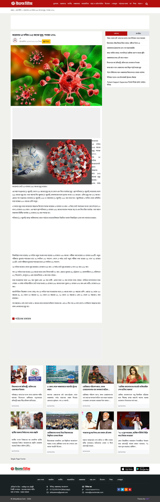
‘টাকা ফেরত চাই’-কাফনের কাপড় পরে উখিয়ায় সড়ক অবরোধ (126, 38)
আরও (140, 4)
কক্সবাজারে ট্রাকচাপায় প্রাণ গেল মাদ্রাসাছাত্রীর (121, 48)
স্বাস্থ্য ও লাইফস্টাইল (97, 4)
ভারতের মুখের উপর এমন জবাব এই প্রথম (97, 432)
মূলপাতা (55, 4)
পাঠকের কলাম (123, 4)
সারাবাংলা (63, 4)
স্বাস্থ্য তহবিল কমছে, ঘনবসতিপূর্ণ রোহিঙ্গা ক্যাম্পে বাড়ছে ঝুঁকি (125, 53)
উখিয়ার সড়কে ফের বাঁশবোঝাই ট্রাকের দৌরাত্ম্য (121, 77)
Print (47, 41)
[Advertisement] (80, 21)
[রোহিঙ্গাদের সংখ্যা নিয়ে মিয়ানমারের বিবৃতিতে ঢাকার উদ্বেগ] (62, 420)
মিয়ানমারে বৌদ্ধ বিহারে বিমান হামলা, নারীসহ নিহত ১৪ (123, 43)
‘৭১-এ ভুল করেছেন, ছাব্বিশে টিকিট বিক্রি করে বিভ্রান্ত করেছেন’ (133, 434)
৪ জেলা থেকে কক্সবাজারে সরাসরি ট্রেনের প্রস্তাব (62, 388)
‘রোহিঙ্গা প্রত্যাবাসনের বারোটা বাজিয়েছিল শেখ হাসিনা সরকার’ (133, 388)
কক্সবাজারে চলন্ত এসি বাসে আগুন (117, 58)
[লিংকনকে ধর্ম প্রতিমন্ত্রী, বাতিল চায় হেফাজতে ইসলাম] (27, 374)
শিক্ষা (134, 4)
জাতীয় (70, 4)
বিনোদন (107, 4)
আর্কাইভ (51, 480)
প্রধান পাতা (40, 480)
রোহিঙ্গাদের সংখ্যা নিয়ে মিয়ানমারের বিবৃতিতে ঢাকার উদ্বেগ (60, 434)
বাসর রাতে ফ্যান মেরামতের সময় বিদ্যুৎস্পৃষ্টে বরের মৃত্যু (124, 67)
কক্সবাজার (77, 4)
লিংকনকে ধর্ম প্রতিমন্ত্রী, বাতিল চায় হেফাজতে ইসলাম (123, 63)
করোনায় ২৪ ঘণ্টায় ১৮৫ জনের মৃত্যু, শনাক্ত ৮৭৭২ (34, 35)
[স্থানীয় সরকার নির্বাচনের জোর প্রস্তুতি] (27, 420)
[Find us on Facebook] (118, 489)
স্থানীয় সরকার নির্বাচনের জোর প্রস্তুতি (25, 432)
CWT (147, 499)
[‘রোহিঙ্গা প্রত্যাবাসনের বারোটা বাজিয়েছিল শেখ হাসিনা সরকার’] (133, 374)
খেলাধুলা (114, 4)
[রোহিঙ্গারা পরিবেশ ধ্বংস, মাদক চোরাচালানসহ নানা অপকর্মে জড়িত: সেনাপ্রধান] (98, 374)
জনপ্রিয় (138, 33)
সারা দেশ (92, 480)
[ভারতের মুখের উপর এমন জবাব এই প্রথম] (98, 420)
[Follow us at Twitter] (122, 489)
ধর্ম (130, 4)
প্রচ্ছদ (12, 10)
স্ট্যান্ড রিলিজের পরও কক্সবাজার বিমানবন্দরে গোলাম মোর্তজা (125, 72)
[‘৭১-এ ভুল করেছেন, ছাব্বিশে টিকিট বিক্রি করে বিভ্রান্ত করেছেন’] (133, 420)
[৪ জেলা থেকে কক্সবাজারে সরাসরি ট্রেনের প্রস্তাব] (62, 374)
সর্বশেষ (116, 33)
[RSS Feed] (126, 489)
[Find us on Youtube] (129, 489)
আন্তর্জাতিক (85, 4)
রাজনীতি (18, 10)
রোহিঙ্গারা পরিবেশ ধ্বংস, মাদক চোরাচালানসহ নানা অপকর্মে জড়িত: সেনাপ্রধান (95, 388)
